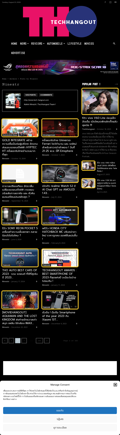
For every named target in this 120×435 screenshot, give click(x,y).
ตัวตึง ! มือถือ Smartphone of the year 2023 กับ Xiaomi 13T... (58, 316)
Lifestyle (75, 43)
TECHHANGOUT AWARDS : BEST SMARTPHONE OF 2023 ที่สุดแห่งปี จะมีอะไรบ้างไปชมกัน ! (59, 275)
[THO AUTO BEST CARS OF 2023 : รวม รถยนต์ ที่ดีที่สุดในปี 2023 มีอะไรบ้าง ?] (20, 258)
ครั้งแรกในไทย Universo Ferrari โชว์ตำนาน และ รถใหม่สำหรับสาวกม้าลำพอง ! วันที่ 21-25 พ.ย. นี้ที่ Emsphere (59, 145)
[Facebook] (105, 2)
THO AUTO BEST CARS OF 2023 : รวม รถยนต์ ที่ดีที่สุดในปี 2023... (20, 273)
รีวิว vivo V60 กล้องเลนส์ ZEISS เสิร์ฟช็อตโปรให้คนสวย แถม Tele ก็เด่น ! (107, 167)
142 (39, 341)
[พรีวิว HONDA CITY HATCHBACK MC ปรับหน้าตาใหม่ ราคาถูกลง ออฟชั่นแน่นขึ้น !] (60, 216)
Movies (89, 43)
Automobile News (10, 135)
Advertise (18, 53)
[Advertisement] (100, 215)
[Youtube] (115, 2)
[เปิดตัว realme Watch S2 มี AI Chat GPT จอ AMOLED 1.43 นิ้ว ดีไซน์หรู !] (60, 173)
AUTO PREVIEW (49, 223)
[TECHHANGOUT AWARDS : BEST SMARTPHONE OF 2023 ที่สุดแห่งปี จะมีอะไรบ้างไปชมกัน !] (60, 258)
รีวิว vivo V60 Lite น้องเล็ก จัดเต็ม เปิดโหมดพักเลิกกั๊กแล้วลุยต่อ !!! (100, 121)
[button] (115, 384)
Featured (6, 265)
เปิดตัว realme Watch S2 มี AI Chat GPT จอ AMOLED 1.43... (59, 189)
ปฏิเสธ (60, 419)
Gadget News (48, 181)
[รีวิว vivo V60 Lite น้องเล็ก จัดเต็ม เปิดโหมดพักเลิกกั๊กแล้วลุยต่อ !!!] (100, 101)
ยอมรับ (60, 410)
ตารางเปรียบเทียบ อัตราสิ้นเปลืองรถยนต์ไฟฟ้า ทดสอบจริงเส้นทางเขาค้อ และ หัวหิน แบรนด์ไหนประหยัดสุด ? (18, 191)
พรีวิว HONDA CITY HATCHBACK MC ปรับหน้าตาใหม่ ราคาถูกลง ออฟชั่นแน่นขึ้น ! (59, 233)
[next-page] (47, 340)
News (23, 43)
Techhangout (88, 129)
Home (14, 43)
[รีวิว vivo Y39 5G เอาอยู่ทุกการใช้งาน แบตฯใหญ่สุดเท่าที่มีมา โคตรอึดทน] (88, 183)
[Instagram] (110, 2)
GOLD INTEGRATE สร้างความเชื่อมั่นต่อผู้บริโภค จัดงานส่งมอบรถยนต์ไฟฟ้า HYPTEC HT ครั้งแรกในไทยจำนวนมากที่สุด (20, 147)
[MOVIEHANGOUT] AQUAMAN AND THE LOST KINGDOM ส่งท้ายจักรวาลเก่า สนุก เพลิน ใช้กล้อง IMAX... (19, 317)
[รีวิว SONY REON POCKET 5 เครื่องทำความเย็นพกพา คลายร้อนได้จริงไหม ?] (20, 216)
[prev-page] (5, 340)
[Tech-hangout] (60, 22)
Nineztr (5, 158)
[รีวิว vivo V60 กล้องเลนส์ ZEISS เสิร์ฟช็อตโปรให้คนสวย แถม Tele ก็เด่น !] (88, 165)
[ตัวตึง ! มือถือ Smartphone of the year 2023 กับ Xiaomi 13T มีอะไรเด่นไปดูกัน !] (60, 300)
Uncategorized (49, 135)
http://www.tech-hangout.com (36, 100)
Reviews (36, 43)
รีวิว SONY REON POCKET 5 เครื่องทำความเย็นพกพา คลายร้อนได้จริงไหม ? (20, 231)
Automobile (55, 43)
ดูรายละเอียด (60, 427)
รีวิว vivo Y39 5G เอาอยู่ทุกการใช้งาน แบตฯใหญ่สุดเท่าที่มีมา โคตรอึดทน (106, 184)
